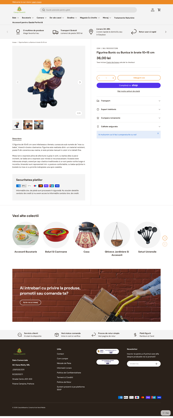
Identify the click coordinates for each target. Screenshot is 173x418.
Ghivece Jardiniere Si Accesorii (117, 253)
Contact (60, 354)
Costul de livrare (112, 62)
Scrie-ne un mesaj (30, 302)
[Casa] (86, 235)
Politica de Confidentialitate (69, 372)
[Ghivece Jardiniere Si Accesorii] (117, 235)
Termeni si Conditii (65, 377)
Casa (86, 251)
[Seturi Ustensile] (147, 235)
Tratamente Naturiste (124, 18)
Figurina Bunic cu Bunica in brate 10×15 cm (33, 42)
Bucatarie (26, 17)
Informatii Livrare (64, 368)
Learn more (36, 2)
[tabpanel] (48, 156)
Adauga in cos (139, 78)
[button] (159, 9)
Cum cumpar (62, 358)
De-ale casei (55, 17)
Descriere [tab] (17, 138)
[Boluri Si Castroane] (56, 235)
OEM (98, 48)
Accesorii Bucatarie (25, 251)
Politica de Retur (64, 382)
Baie (14, 17)
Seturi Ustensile (147, 251)
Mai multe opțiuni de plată (128, 91)
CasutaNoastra (23, 407)
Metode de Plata (64, 363)
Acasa (14, 42)
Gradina (70, 17)
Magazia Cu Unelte (88, 17)
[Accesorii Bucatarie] (25, 235)
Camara (40, 17)
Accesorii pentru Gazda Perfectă (27, 22)
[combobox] (88, 10)
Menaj (105, 17)
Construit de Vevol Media (36, 407)
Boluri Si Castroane (56, 251)
